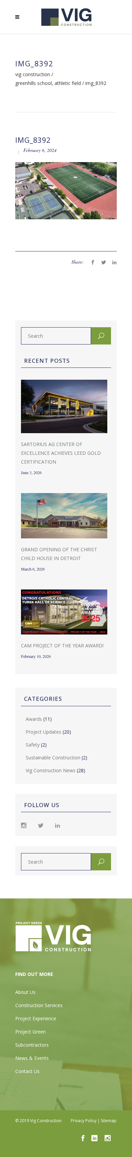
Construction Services (39, 1005)
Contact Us (27, 1071)
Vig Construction (32, 74)
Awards (34, 719)
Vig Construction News (50, 770)
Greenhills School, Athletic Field (48, 83)
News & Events (32, 1058)
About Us (25, 992)
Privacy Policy (83, 1120)
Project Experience (35, 1018)
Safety (33, 744)
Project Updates (43, 732)
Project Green (30, 1031)
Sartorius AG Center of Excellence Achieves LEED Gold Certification (61, 453)
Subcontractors (32, 1045)
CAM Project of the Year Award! (62, 645)
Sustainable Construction (53, 757)
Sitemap (108, 1120)
